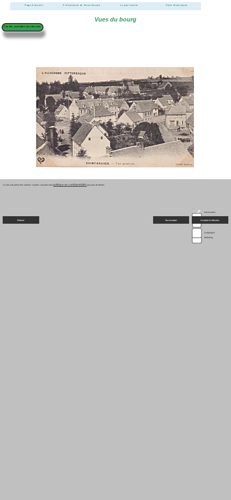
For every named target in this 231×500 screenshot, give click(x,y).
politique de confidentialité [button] (69, 185)
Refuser (20, 220)
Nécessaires (209, 212)
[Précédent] (23, 204)
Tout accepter (171, 220)
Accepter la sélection (209, 220)
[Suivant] (207, 204)
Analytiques (209, 232)
